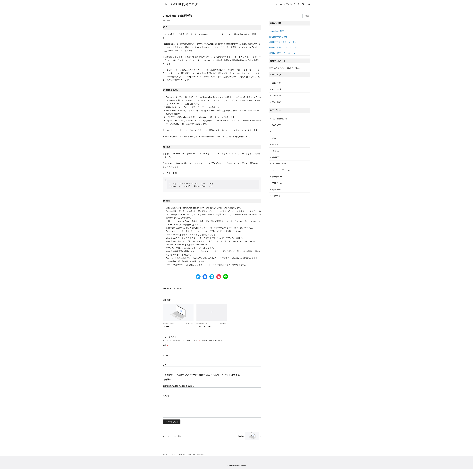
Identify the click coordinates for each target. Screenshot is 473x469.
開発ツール (277, 189)
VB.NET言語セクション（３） (283, 42)
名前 (165, 345)
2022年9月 (277, 82)
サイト (165, 365)
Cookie (166, 326)
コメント (166, 395)
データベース (278, 176)
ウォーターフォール (281, 170)
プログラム (277, 182)
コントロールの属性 (204, 326)
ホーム (279, 3)
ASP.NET (167, 20)
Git (273, 131)
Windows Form (279, 163)
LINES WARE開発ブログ (180, 4)
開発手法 (276, 195)
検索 (307, 16)
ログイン (301, 3)
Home (165, 454)
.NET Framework (279, 118)
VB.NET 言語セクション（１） (283, 52)
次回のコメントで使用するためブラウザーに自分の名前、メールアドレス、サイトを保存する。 (203, 374)
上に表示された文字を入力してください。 (179, 386)
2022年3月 (277, 102)
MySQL (275, 144)
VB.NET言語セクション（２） (283, 47)
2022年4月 (277, 95)
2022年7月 (277, 89)
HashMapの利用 (276, 31)
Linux (274, 137)
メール (166, 355)
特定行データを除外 (278, 36)
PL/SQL (275, 150)
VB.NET (275, 157)
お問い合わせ (289, 3)
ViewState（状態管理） (196, 454)
